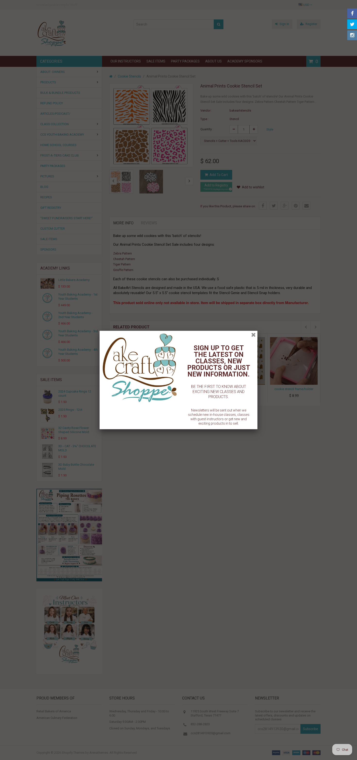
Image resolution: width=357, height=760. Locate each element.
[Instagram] (352, 35)
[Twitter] (352, 24)
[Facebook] (352, 13)
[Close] (253, 335)
